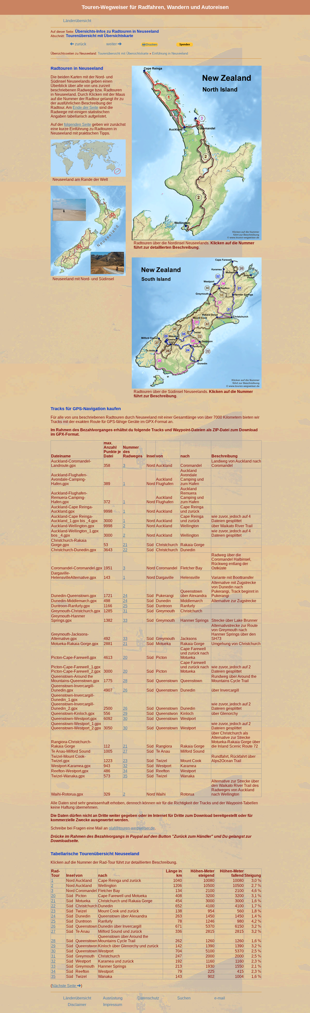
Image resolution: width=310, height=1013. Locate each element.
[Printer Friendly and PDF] (149, 45)
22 (125, 550)
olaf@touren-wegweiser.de (132, 828)
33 (125, 620)
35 (125, 776)
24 (125, 596)
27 (125, 751)
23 (125, 761)
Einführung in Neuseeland (170, 53)
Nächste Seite (64, 986)
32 (125, 766)
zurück (80, 44)
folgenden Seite (77, 124)
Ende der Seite (85, 107)
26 (125, 690)
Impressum (112, 1005)
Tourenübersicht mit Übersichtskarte (123, 53)
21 (125, 545)
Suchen (184, 998)
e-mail (219, 998)
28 (125, 681)
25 (125, 606)
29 (125, 713)
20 (125, 657)
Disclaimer (77, 1005)
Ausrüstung (113, 998)
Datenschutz (148, 998)
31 (125, 611)
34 (125, 771)
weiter (112, 44)
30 (125, 719)
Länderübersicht (77, 21)
